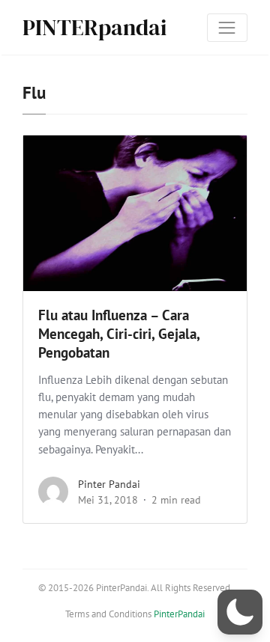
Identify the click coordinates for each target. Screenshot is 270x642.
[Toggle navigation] (227, 27)
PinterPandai (179, 614)
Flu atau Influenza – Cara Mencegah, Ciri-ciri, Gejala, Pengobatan (119, 333)
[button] (240, 612)
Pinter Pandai (109, 484)
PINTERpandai (94, 27)
